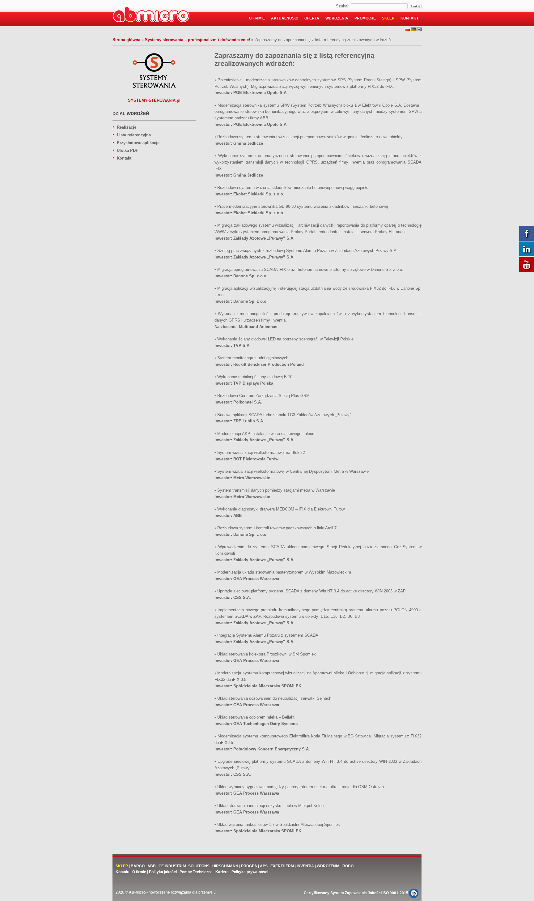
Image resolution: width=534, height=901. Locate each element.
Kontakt (409, 18)
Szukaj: (343, 6)
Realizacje (126, 127)
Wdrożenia (336, 18)
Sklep (388, 18)
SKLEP (122, 866)
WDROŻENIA (328, 866)
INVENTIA (305, 866)
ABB (151, 866)
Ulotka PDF (127, 150)
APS (264, 866)
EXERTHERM (282, 866)
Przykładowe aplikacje (138, 142)
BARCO (138, 866)
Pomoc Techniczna (196, 872)
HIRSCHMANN (225, 866)
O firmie (257, 18)
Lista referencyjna (134, 135)
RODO (348, 866)
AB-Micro (137, 892)
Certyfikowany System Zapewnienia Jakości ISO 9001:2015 (356, 893)
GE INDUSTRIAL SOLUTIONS (184, 866)
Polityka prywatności (249, 872)
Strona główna (126, 39)
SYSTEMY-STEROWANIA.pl (154, 100)
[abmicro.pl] (151, 15)
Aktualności (284, 18)
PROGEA (249, 866)
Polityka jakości (163, 872)
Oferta (311, 18)
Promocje (365, 18)
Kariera (222, 872)
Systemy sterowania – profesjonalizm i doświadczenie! (197, 39)
